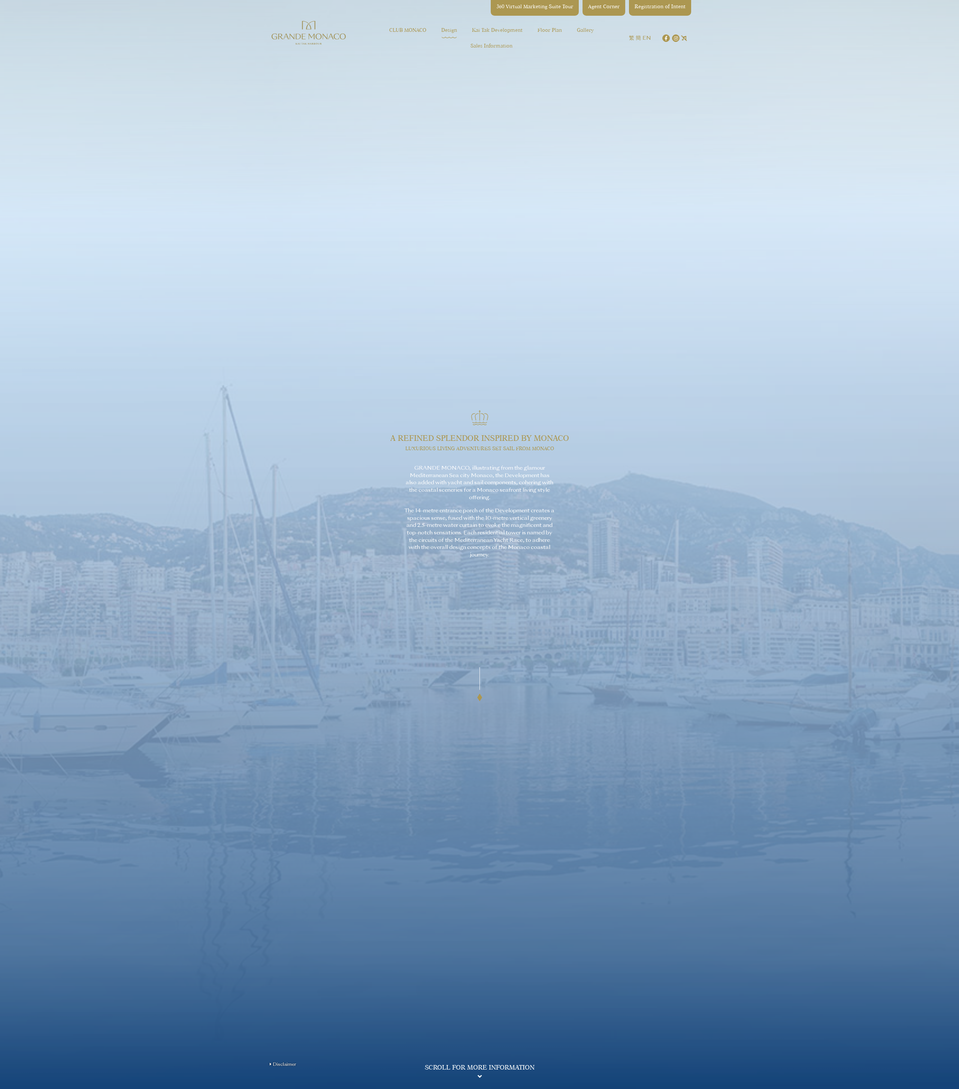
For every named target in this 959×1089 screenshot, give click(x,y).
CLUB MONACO (407, 30)
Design (449, 30)
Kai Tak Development (497, 30)
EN (646, 38)
